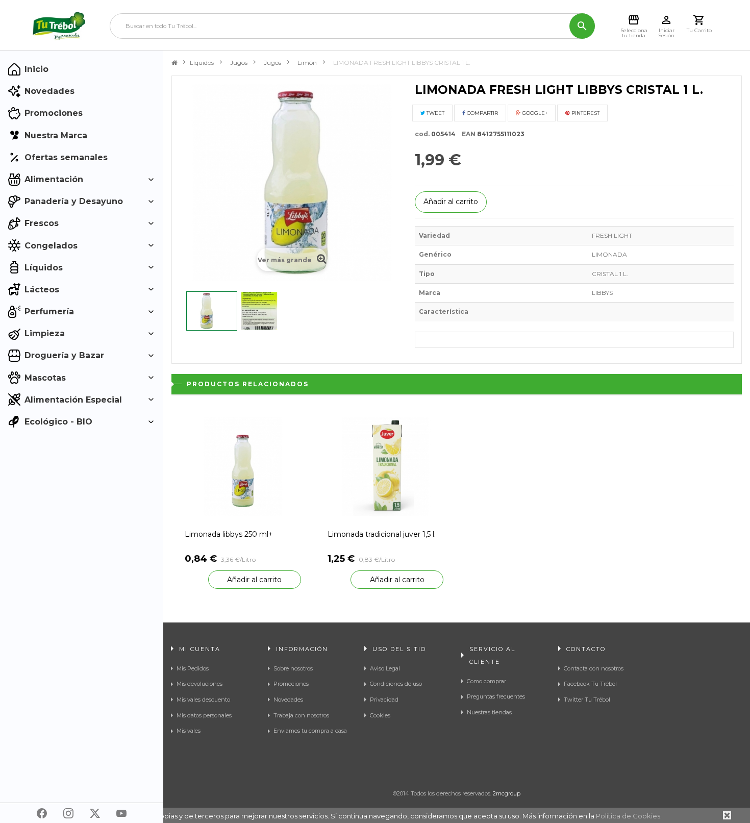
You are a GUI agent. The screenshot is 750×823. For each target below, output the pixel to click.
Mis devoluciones (199, 683)
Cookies (380, 715)
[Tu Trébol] (59, 26)
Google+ (533, 113)
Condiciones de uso (396, 683)
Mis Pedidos (193, 668)
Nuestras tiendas (489, 712)
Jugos (238, 62)
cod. (422, 134)
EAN (466, 134)
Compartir (481, 113)
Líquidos (202, 62)
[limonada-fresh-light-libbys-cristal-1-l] (211, 311)
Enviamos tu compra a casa (310, 730)
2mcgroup (506, 793)
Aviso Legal (385, 668)
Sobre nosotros (293, 668)
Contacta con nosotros (593, 668)
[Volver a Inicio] (174, 63)
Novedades (288, 699)
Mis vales (189, 730)
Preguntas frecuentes (496, 696)
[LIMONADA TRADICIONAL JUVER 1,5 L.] (386, 466)
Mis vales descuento (203, 699)
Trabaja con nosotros (301, 715)
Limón (307, 62)
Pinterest (584, 113)
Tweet (434, 113)
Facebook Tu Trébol (590, 683)
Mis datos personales (204, 715)
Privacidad (384, 699)
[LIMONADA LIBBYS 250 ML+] (243, 466)
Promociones (291, 683)
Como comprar (486, 681)
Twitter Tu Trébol (587, 699)
